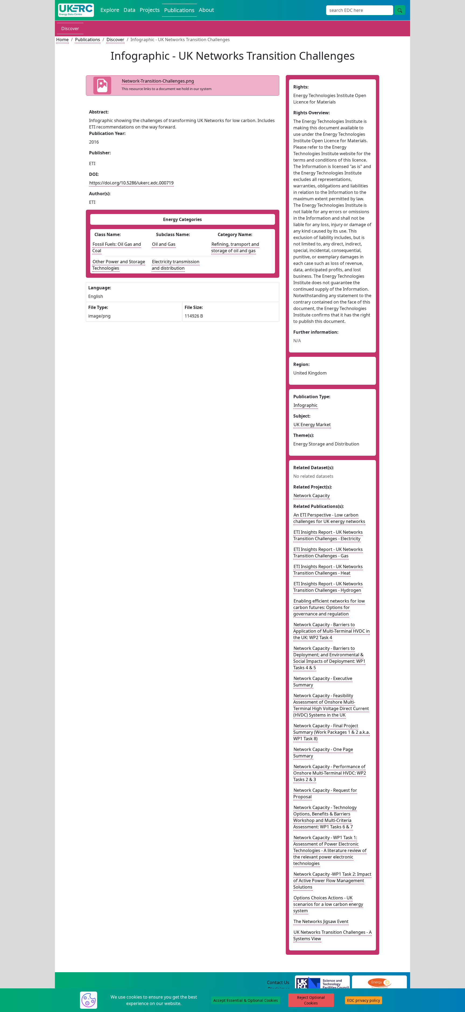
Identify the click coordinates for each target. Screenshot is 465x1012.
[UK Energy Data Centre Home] (76, 10)
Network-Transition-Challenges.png (158, 81)
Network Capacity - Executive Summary (322, 681)
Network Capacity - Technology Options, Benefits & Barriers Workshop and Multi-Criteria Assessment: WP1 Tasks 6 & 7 (325, 817)
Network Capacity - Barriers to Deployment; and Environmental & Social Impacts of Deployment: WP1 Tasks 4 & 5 (329, 658)
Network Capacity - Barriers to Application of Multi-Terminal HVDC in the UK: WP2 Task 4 (331, 631)
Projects (150, 9)
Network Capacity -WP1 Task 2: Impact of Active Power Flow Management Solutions (332, 880)
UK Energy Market (312, 424)
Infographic (306, 405)
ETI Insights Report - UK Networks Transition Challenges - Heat (328, 570)
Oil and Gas (163, 244)
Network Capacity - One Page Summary (323, 752)
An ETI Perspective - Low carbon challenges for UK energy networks (329, 518)
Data (129, 9)
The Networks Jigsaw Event (321, 921)
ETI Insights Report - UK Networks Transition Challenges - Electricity (328, 535)
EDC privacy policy (363, 1000)
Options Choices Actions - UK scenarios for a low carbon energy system (328, 904)
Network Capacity (312, 495)
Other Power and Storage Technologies (118, 265)
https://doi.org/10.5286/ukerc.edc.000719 (131, 183)
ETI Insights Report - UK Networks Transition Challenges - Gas (328, 552)
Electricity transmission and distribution (175, 265)
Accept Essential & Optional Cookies (245, 1000)
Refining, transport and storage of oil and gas (235, 247)
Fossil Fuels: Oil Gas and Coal (116, 247)
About (206, 9)
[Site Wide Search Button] (399, 10)
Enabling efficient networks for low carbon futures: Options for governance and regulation (329, 607)
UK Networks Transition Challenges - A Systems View (332, 935)
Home (62, 39)
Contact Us (278, 982)
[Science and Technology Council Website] (322, 983)
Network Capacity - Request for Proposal (325, 793)
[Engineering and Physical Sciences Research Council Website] (379, 983)
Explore (109, 9)
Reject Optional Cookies (311, 1000)
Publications (179, 10)
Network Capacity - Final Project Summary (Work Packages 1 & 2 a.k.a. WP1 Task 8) (331, 732)
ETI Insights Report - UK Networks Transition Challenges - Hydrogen (328, 587)
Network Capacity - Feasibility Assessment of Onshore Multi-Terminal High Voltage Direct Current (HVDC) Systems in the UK (331, 705)
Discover (70, 28)
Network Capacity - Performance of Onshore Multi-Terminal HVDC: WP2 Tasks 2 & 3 (329, 773)
